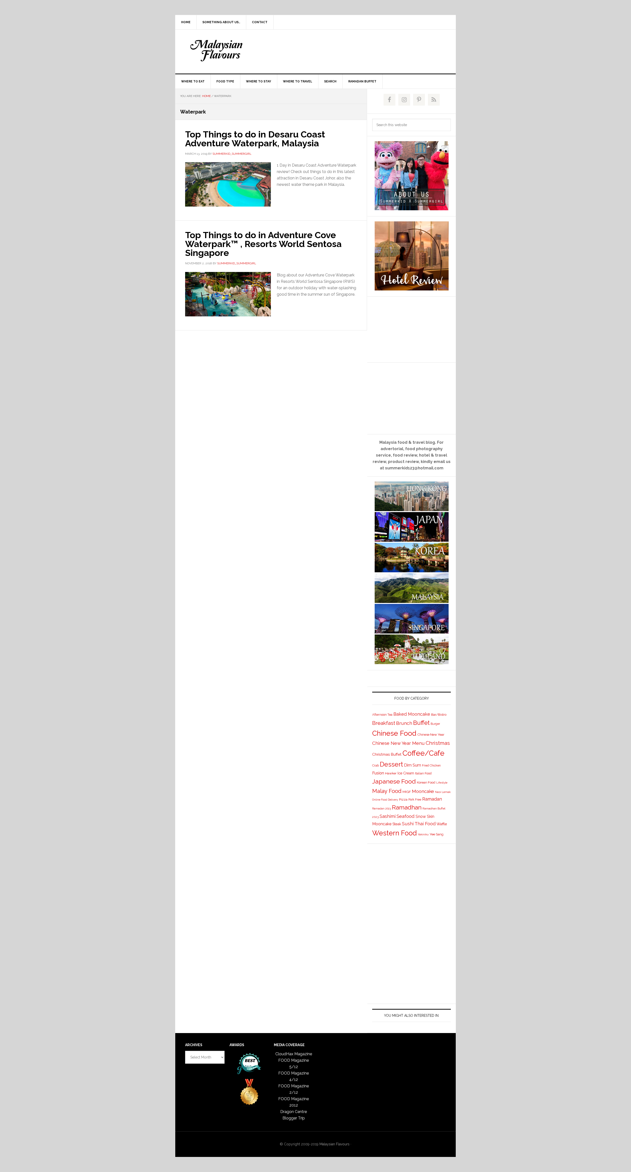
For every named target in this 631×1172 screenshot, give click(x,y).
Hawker (391, 773)
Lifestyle (441, 782)
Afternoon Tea (382, 714)
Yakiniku (423, 834)
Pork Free (414, 799)
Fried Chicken (431, 765)
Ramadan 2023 (381, 808)
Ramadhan (406, 807)
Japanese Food (394, 781)
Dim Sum (412, 765)
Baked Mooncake (411, 714)
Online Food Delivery (385, 799)
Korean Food (426, 782)
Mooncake (423, 791)
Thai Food (425, 823)
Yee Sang (436, 834)
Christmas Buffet (387, 754)
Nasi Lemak (443, 792)
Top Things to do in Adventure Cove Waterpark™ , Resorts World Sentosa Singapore (263, 244)
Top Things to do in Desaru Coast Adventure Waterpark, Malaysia (255, 138)
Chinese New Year (430, 734)
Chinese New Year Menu (398, 743)
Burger (435, 724)
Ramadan (432, 799)
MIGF (407, 792)
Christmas (438, 743)
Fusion (378, 772)
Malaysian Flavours (217, 50)
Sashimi (388, 816)
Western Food (394, 833)
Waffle (442, 824)
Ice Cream (406, 773)
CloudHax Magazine (293, 1054)
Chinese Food (394, 733)
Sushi (408, 823)
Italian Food (423, 773)
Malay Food (387, 791)
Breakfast (383, 723)
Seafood (406, 816)
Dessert (391, 764)
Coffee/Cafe (423, 753)
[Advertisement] (352, 50)
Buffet (421, 722)
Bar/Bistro (439, 714)
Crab (375, 765)
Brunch (404, 723)
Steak (396, 824)
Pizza (403, 799)
